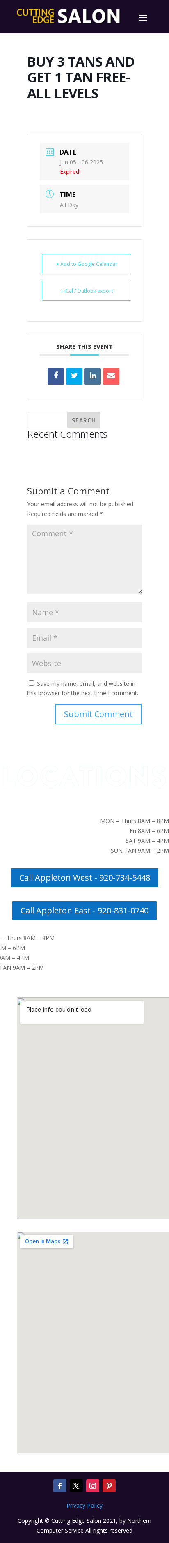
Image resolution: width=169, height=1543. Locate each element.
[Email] (111, 376)
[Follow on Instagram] (92, 1485)
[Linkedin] (92, 376)
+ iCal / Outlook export (86, 290)
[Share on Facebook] (56, 376)
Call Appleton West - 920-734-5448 (84, 877)
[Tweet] (74, 376)
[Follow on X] (76, 1485)
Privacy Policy (84, 1505)
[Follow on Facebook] (59, 1485)
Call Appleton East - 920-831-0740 (84, 910)
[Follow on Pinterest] (109, 1485)
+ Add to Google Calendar (86, 264)
